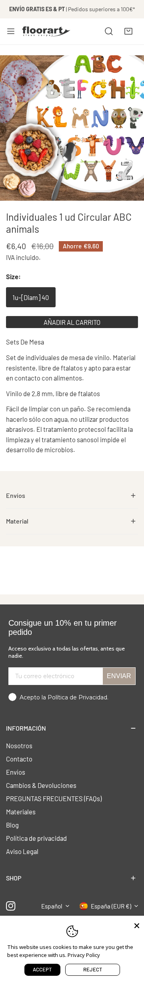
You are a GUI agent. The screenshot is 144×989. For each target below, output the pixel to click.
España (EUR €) (111, 906)
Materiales (21, 812)
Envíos (15, 772)
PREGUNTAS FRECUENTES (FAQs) (54, 798)
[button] (128, 31)
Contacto (19, 759)
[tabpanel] (72, 496)
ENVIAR (119, 676)
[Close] (137, 925)
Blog (12, 825)
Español (51, 906)
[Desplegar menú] (11, 31)
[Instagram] (11, 906)
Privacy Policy (84, 955)
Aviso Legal (22, 851)
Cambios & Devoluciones (41, 785)
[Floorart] (46, 31)
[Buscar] (108, 31)
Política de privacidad (36, 838)
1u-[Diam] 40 (30, 297)
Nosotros (19, 745)
